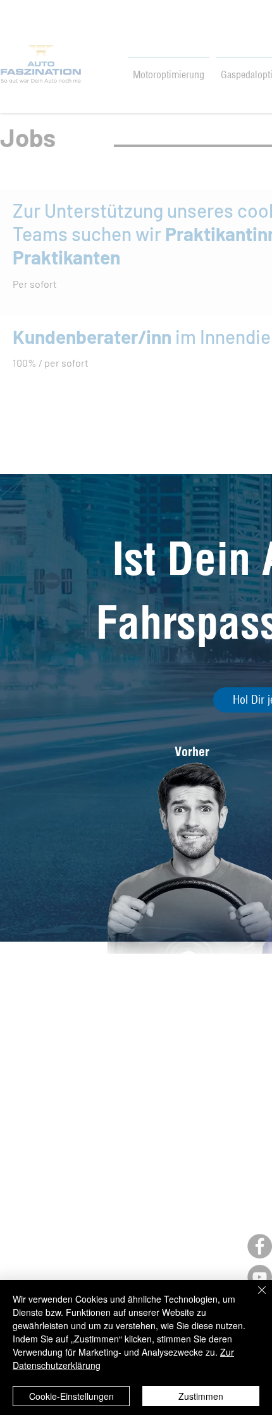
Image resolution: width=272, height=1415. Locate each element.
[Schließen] (254, 1297)
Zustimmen (200, 1396)
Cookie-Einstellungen (71, 1396)
